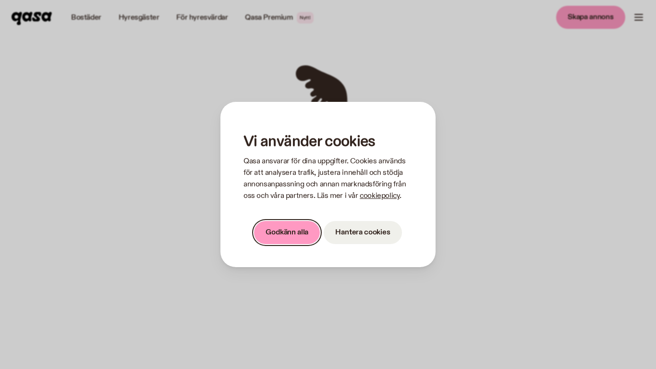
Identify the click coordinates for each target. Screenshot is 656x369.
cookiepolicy (380, 196)
